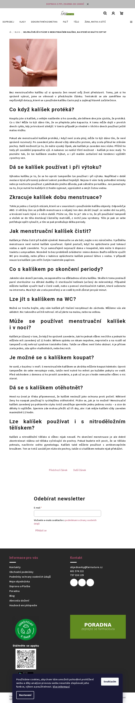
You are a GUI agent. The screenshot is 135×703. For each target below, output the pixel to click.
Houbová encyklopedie (23, 605)
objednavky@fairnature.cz (86, 567)
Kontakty (15, 567)
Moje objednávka (19, 581)
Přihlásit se (41, 530)
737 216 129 (77, 575)
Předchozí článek (58, 470)
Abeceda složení (19, 600)
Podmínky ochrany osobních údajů (30, 577)
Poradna (14, 591)
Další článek (79, 470)
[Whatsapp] (90, 582)
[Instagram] (82, 582)
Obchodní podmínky (21, 572)
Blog (12, 596)
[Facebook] (74, 582)
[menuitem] (8, 22)
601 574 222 (77, 571)
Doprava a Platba (19, 586)
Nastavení (25, 695)
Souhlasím (110, 681)
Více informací (61, 687)
